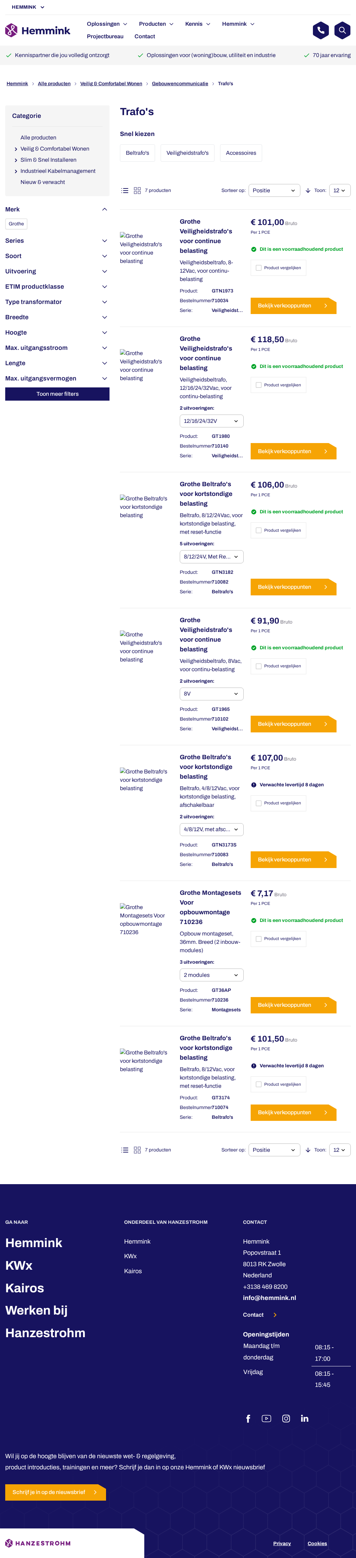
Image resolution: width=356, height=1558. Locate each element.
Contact (145, 36)
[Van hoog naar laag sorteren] (308, 190)
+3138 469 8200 (265, 1286)
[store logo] (37, 30)
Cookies (317, 1543)
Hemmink (24, 7)
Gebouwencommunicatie (180, 83)
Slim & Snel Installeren (48, 160)
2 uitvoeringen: (197, 408)
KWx (19, 1265)
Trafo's (225, 83)
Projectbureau (105, 36)
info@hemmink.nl (269, 1297)
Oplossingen (103, 24)
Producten (152, 24)
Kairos (24, 1288)
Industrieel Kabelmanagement (58, 171)
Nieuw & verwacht (43, 182)
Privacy (282, 1543)
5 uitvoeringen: (197, 543)
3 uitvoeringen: (197, 962)
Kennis (194, 24)
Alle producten (54, 83)
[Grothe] (16, 224)
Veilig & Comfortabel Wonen (111, 83)
